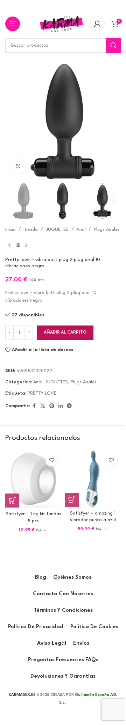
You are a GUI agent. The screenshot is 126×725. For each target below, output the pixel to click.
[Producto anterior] (9, 245)
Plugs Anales (107, 229)
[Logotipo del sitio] (61, 23)
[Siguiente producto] (26, 245)
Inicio (10, 229)
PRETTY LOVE (42, 393)
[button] (12, 501)
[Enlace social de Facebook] (34, 406)
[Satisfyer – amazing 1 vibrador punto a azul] (93, 479)
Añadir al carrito (65, 332)
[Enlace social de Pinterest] (51, 406)
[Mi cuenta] (97, 24)
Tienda (31, 229)
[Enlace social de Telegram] (69, 406)
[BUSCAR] (113, 45)
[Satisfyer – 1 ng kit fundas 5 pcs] (33, 479)
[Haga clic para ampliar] (18, 166)
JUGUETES (57, 229)
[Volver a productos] (18, 245)
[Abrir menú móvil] (12, 24)
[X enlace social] (42, 406)
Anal (81, 229)
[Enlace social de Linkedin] (60, 406)
